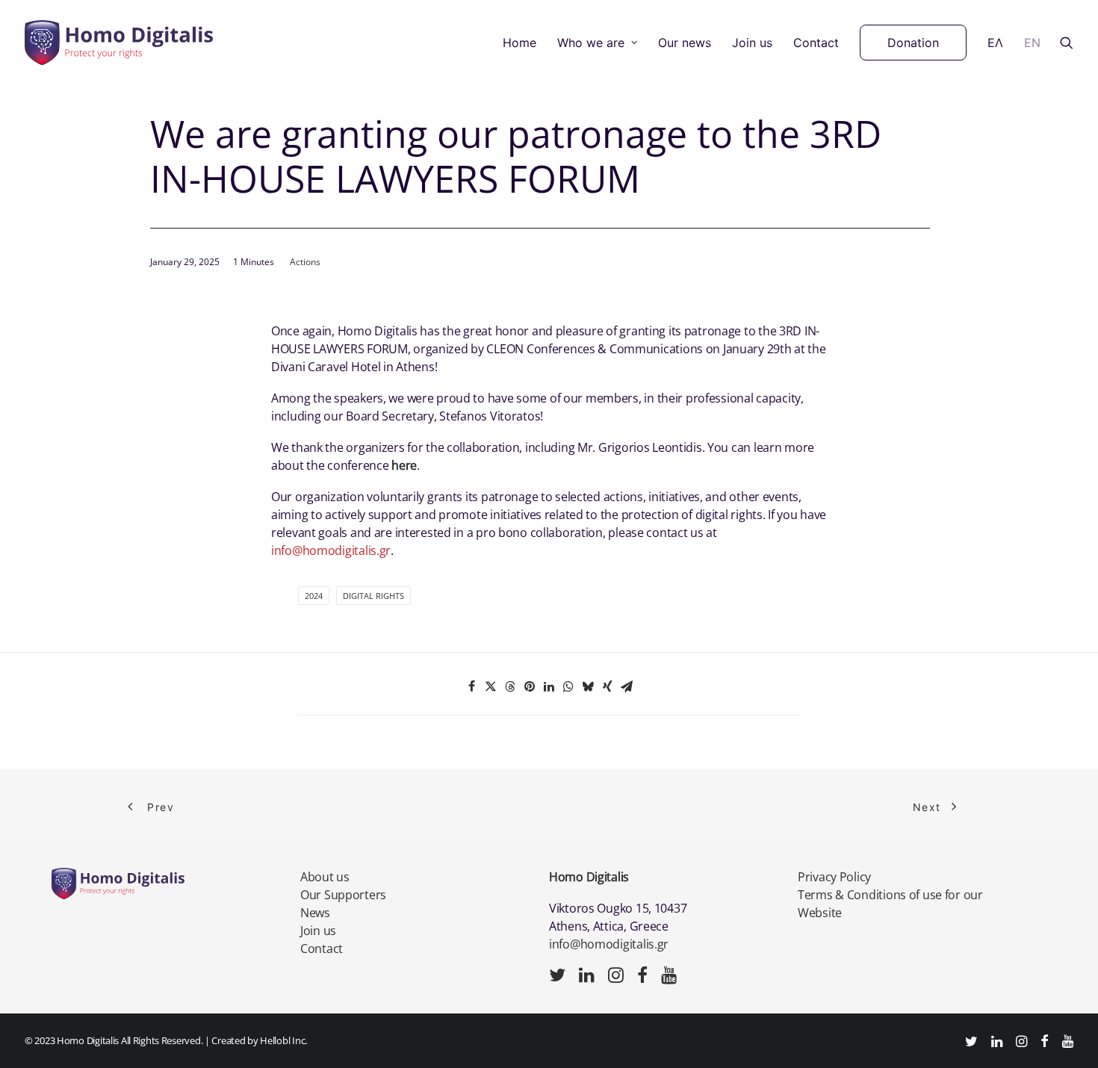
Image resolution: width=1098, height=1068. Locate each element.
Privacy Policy (834, 877)
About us (325, 877)
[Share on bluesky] (588, 686)
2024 (314, 595)
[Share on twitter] (491, 686)
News (315, 912)
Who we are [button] (590, 42)
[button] (1066, 42)
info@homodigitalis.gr (609, 944)
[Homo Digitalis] (119, 42)
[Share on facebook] (471, 686)
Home (519, 42)
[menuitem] (519, 42)
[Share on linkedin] (549, 686)
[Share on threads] (510, 686)
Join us (752, 42)
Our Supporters (343, 895)
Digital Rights (373, 595)
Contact (816, 42)
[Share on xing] (607, 686)
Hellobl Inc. (283, 1040)
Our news (684, 42)
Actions (305, 261)
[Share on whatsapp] (568, 686)
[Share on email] (627, 686)
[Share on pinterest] (530, 686)
